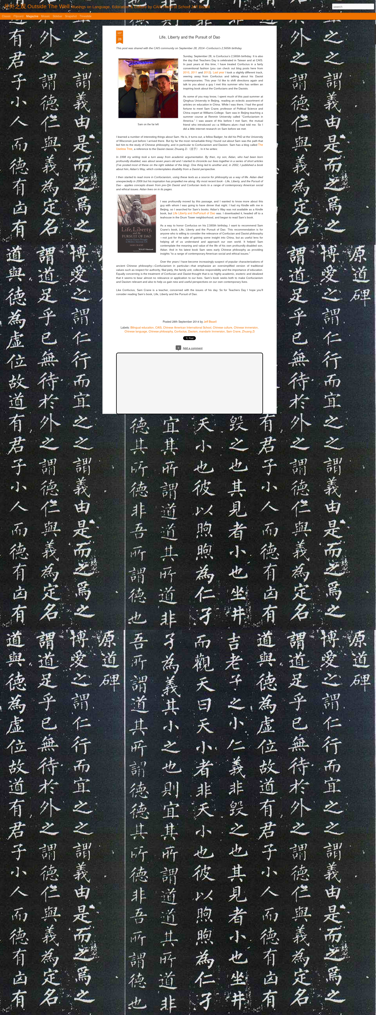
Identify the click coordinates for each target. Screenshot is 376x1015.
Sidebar (57, 16)
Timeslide (85, 16)
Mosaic (45, 16)
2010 (186, 72)
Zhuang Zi (248, 331)
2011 (194, 72)
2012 (207, 72)
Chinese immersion (246, 327)
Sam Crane (233, 331)
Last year (219, 72)
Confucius (180, 331)
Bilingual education (142, 327)
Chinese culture (222, 327)
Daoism (193, 331)
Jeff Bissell (210, 321)
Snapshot (71, 16)
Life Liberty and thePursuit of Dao (194, 213)
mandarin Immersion (212, 331)
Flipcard (19, 16)
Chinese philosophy (161, 331)
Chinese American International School (187, 327)
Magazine (32, 16)
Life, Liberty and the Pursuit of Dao (189, 37)
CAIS (158, 327)
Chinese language (136, 331)
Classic (6, 16)
